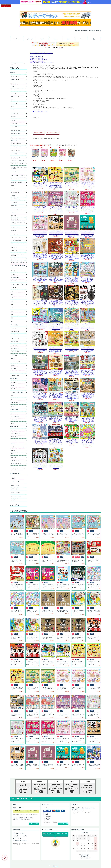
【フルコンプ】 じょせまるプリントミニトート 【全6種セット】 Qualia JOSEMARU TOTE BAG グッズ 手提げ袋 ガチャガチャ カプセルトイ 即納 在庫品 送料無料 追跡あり (40, 441)
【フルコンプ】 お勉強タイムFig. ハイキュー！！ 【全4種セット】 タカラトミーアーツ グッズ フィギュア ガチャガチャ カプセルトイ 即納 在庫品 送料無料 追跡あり (56, 279)
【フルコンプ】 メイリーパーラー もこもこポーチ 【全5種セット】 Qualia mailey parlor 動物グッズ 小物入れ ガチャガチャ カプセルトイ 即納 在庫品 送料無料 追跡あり (56, 372)
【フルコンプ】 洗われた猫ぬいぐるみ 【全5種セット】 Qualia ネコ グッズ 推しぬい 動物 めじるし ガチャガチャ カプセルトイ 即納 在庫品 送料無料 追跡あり (40, 256)
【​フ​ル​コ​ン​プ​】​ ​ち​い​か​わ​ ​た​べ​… (44, 158)
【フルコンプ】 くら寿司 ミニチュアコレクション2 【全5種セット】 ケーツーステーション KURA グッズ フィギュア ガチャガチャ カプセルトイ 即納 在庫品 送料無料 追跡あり (56, 233)
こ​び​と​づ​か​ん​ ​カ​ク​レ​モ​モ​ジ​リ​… (62, 158)
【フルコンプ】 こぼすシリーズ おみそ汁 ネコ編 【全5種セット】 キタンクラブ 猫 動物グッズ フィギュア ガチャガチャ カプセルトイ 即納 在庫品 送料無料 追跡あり (40, 349)
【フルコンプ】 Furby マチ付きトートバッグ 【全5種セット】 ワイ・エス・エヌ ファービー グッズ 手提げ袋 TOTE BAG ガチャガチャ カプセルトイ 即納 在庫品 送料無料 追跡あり (40, 325)
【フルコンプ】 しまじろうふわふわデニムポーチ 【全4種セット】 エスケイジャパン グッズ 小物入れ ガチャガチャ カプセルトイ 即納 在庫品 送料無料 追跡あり (40, 279)
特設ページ (40, 56)
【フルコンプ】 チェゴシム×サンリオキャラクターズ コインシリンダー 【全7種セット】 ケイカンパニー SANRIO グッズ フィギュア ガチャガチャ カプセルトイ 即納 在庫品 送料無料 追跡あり (87, 372)
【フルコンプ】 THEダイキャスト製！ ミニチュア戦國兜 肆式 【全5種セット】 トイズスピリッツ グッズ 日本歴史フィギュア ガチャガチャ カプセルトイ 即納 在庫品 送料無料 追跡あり (56, 302)
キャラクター (41, 61)
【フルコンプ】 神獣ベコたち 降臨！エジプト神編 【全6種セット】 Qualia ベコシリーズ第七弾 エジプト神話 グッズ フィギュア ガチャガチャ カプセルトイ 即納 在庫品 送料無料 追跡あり (56, 256)
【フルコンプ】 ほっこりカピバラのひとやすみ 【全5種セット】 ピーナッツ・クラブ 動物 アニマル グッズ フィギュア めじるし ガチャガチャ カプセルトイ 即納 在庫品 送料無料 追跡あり (87, 419)
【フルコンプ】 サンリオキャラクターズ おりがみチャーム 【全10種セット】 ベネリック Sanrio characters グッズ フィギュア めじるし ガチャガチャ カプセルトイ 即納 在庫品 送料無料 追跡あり (72, 208)
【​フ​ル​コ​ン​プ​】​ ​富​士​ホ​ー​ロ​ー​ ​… (35, 158)
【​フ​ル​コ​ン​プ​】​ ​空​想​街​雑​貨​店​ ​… (71, 158)
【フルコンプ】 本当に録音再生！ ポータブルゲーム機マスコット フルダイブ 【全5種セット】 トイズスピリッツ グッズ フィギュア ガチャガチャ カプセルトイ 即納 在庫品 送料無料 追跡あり (40, 419)
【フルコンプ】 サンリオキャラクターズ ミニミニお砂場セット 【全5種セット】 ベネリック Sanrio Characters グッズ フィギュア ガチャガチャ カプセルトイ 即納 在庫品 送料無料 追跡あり (40, 208)
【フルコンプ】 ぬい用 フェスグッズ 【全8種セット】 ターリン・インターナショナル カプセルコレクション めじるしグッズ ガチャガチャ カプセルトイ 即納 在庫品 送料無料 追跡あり (40, 184)
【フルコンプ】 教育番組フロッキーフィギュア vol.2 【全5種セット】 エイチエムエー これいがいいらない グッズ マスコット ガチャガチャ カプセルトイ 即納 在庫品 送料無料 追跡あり (40, 372)
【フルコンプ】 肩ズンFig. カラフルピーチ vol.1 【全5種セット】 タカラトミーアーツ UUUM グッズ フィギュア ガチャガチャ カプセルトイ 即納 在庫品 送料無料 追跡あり (71, 419)
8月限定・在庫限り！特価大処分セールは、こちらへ (41, 53)
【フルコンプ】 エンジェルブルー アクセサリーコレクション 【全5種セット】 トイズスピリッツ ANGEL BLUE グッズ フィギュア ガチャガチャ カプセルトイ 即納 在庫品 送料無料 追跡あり (87, 279)
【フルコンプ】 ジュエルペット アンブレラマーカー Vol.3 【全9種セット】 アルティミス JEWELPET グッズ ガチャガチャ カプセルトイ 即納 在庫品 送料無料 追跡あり (40, 466)
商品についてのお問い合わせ (40, 138)
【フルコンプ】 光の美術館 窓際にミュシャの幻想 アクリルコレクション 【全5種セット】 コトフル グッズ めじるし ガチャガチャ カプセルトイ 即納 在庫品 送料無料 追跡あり (87, 349)
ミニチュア (40, 59)
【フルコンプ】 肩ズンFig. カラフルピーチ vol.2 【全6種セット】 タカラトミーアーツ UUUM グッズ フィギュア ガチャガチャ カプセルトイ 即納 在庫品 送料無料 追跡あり (56, 419)
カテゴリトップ (33, 56)
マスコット (46, 59)
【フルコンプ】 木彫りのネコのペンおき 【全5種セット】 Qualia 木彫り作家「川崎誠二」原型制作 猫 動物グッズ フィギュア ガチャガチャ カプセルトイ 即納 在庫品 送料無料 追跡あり (87, 395)
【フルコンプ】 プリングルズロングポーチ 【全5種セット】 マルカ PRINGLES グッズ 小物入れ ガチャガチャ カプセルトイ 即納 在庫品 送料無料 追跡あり (71, 441)
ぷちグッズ (40, 58)
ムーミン (52, 62)
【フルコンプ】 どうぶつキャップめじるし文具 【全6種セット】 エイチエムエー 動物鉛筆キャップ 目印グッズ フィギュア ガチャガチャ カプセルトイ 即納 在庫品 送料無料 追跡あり (87, 256)
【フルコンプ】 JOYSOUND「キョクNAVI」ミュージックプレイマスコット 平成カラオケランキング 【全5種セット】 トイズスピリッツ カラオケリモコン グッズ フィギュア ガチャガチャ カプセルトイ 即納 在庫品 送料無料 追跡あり (56, 442)
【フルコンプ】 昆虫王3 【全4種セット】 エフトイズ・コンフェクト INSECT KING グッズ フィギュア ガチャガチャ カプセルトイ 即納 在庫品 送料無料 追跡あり (87, 302)
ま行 (48, 62)
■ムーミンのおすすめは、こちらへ (40, 111)
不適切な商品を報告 (54, 138)
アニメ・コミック (42, 62)
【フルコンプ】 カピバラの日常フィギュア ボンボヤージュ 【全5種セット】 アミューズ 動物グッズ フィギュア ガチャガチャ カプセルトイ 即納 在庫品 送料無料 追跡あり (56, 466)
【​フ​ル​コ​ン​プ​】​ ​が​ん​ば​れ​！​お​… (53, 158)
